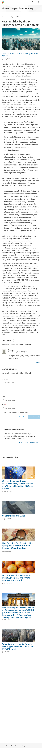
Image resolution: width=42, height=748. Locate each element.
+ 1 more (26, 17)
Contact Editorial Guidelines (28, 442)
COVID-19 (18, 17)
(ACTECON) (5, 56)
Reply (38, 362)
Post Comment (34, 417)
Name (4, 396)
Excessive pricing (7, 17)
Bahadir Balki (6, 54)
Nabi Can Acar (17, 54)
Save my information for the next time (16, 412)
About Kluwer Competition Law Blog (13, 746)
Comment (5, 379)
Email (4, 404)
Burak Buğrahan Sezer (30, 54)
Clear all (21, 417)
